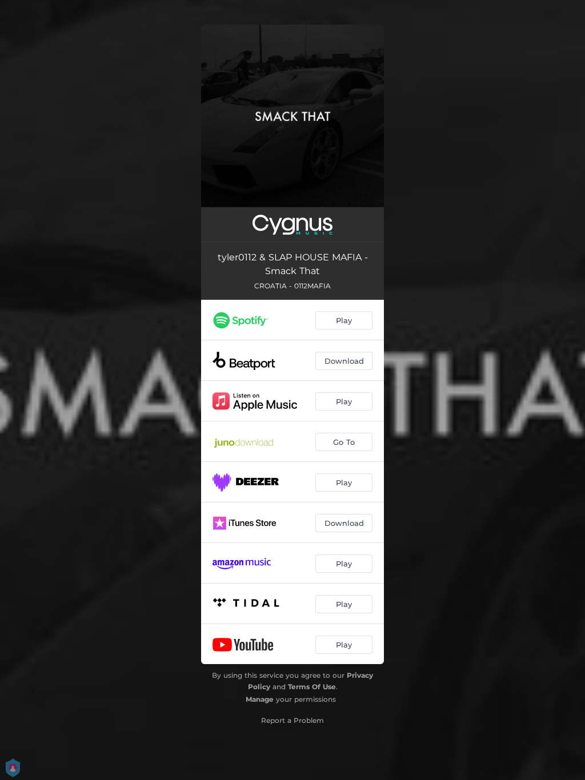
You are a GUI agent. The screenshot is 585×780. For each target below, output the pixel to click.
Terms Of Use (312, 686)
